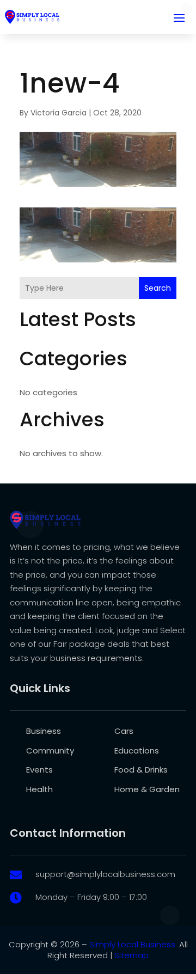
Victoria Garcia (58, 112)
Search (157, 288)
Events (39, 769)
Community (50, 750)
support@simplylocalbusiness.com (105, 874)
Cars (123, 731)
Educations (136, 750)
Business (43, 731)
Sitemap (131, 955)
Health (39, 789)
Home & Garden (147, 789)
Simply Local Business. (133, 944)
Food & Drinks (141, 769)
